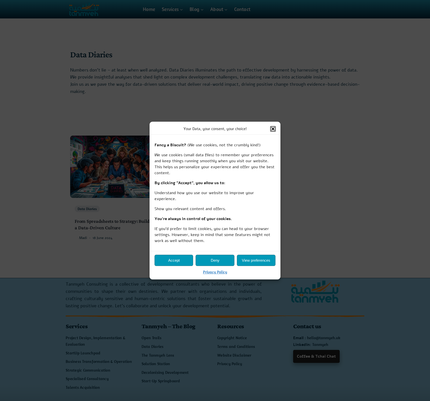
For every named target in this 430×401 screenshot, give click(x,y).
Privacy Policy (215, 272)
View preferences (256, 260)
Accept (174, 260)
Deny (215, 260)
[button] (272, 128)
